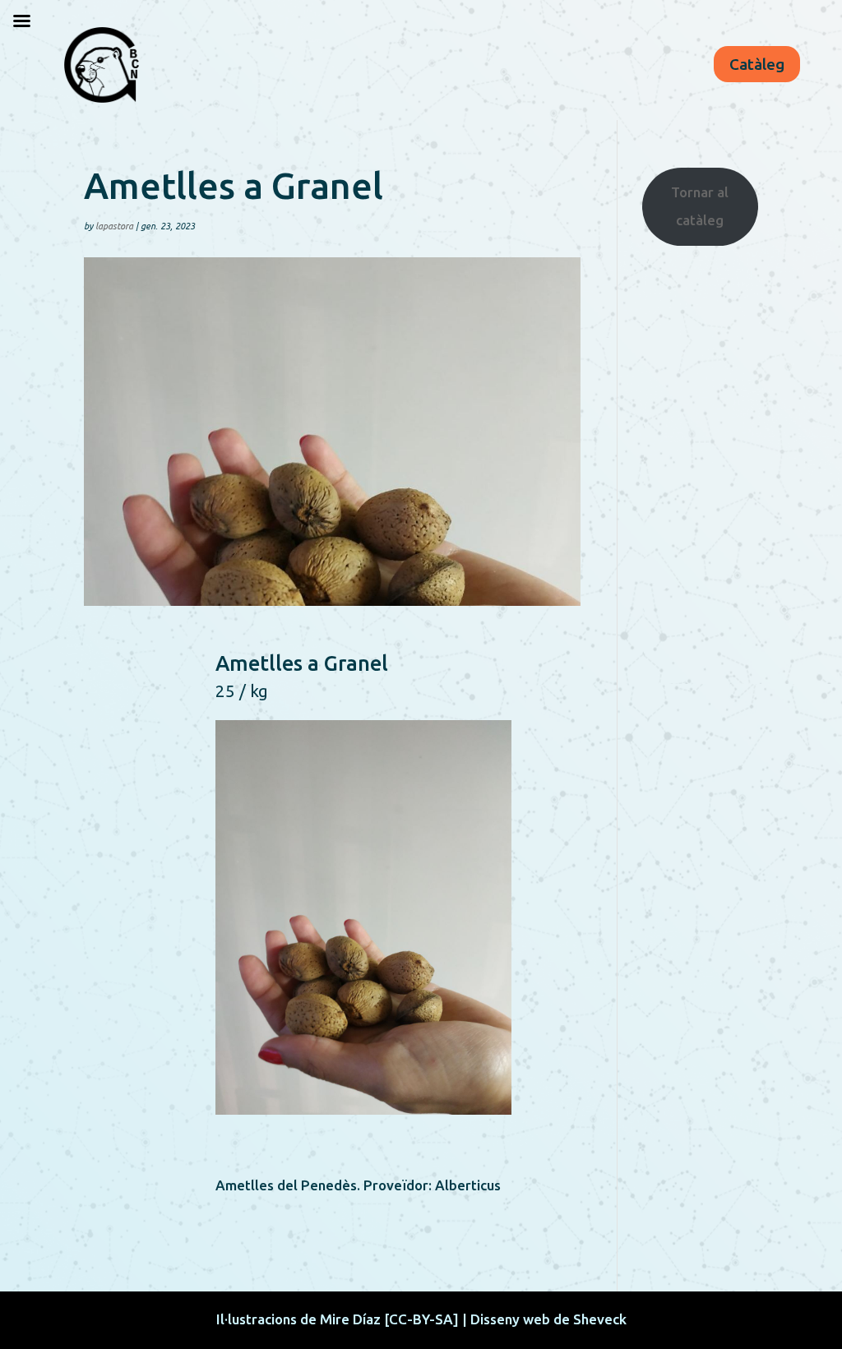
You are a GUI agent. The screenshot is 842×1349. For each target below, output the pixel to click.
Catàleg (756, 64)
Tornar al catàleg (700, 206)
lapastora (114, 226)
